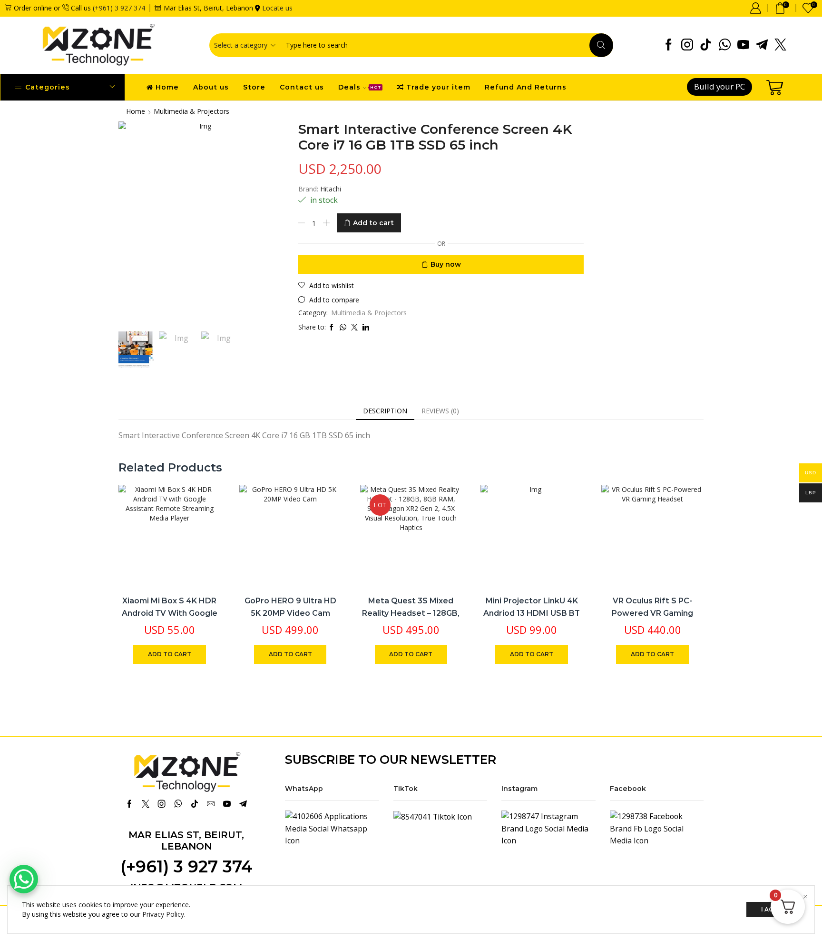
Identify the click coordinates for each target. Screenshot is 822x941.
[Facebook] (669, 45)
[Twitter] (780, 45)
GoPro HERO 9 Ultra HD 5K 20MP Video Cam (290, 607)
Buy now (446, 264)
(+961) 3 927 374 (119, 7)
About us (211, 87)
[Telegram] (762, 45)
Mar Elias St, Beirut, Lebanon (186, 840)
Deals (359, 87)
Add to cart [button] (203, 524)
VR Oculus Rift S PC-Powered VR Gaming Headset (652, 613)
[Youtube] (743, 45)
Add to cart (373, 223)
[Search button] (601, 45)
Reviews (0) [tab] (440, 410)
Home (167, 87)
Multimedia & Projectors (191, 111)
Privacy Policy (163, 914)
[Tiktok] (706, 45)
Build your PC (719, 86)
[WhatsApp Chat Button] (24, 879)
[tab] (385, 411)
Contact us (302, 87)
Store (254, 87)
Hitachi (330, 188)
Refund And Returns (526, 87)
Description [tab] (385, 410)
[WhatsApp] (725, 45)
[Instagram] (687, 45)
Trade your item (438, 87)
